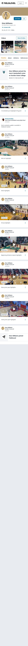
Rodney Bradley (9, 118)
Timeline (3, 58)
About (10, 58)
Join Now (17, 18)
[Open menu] (25, 110)
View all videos (21, 38)
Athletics (16, 58)
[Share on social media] (24, 18)
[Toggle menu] (26, 3)
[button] (25, 110)
